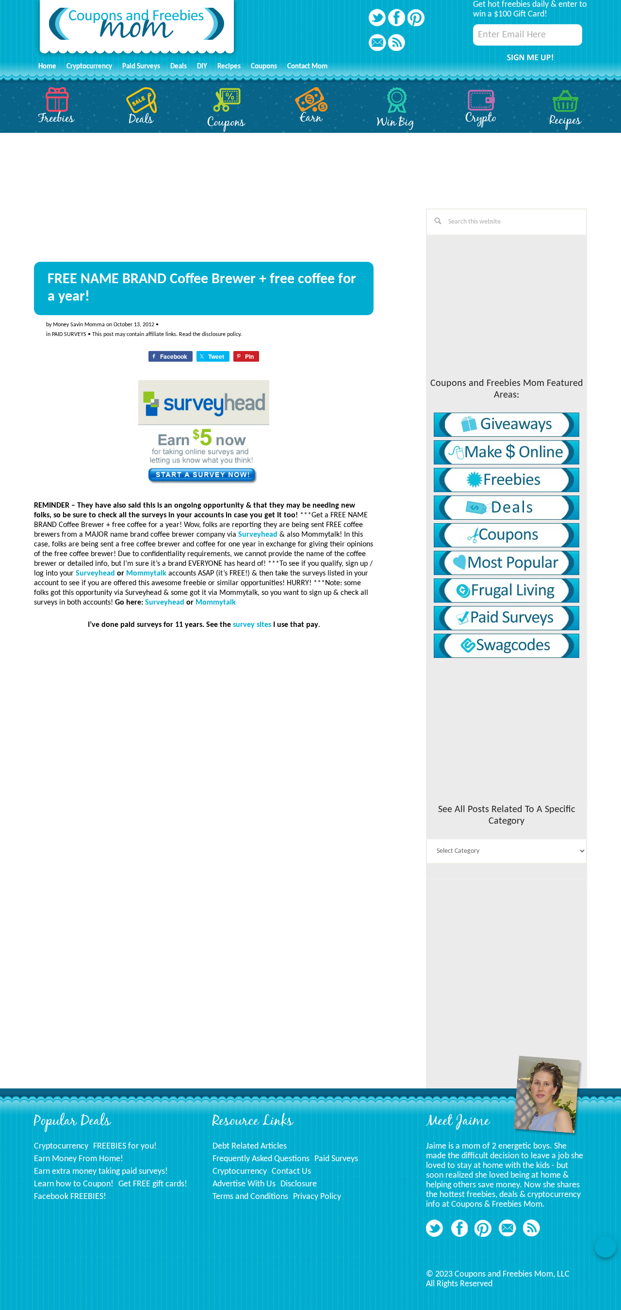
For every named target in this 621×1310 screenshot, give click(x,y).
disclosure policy (221, 334)
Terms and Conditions (250, 1196)
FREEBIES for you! (125, 1146)
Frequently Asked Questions (261, 1159)
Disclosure (298, 1184)
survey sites (252, 625)
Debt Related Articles (249, 1146)
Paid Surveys (336, 1159)
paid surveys (69, 334)
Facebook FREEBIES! (70, 1196)
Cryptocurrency (61, 1146)
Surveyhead (258, 535)
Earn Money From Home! (78, 1159)
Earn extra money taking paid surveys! (101, 1171)
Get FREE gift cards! (152, 1184)
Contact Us (291, 1171)
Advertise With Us (244, 1184)
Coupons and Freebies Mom (137, 29)
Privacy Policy (317, 1196)
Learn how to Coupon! (74, 1184)
